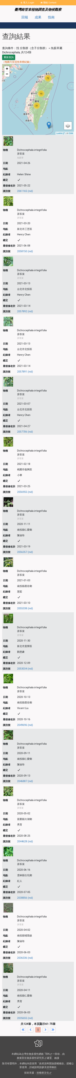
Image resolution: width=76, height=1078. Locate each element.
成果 (38, 17)
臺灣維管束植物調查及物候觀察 (38, 9)
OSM (71, 133)
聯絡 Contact (49, 2)
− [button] (7, 74)
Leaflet (59, 133)
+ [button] (7, 68)
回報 (24, 17)
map (37, 99)
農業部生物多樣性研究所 (30, 1058)
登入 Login (28, 2)
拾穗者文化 (43, 1072)
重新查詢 (9, 57)
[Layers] (68, 126)
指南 (51, 17)
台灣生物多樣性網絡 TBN (35, 1053)
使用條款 (52, 1067)
